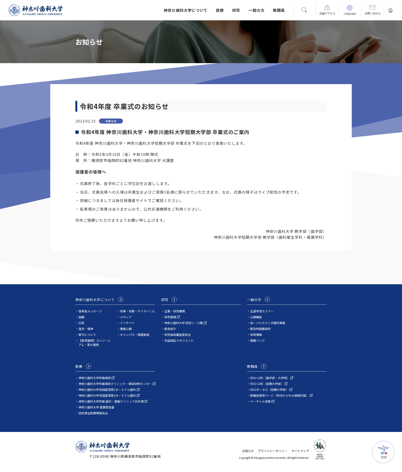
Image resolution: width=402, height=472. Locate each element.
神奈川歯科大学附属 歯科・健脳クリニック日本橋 (111, 401)
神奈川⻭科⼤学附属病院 (95, 378)
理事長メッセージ (90, 311)
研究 (236, 10)
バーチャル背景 (260, 401)
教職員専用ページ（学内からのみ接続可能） (279, 395)
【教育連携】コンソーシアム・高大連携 (95, 342)
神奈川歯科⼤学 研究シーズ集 (183, 323)
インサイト (127, 323)
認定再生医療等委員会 (93, 413)
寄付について (87, 334)
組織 (81, 317)
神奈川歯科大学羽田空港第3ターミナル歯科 (107, 395)
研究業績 (170, 317)
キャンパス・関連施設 (134, 334)
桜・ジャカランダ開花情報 (267, 323)
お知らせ (248, 451)
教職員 (279, 10)
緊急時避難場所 (260, 329)
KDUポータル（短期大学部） (269, 389)
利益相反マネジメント (179, 340)
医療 (220, 10)
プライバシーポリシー (272, 451)
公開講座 (256, 317)
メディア (125, 317)
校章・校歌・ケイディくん (137, 311)
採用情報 (256, 334)
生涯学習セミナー (262, 311)
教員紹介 (170, 329)
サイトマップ (300, 451)
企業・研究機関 (174, 311)
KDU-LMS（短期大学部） (267, 384)
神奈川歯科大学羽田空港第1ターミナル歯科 (107, 389)
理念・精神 (86, 329)
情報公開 (126, 329)
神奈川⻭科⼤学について (185, 10)
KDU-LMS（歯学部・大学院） (270, 378)
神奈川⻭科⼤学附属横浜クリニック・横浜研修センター (115, 384)
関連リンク (257, 340)
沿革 (81, 323)
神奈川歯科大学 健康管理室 (96, 407)
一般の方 (256, 10)
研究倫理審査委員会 (177, 334)
